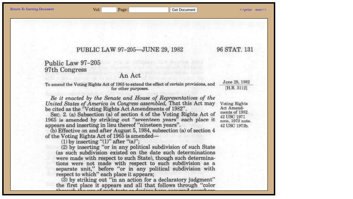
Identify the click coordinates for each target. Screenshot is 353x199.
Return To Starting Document (32, 9)
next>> (261, 9)
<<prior (245, 9)
